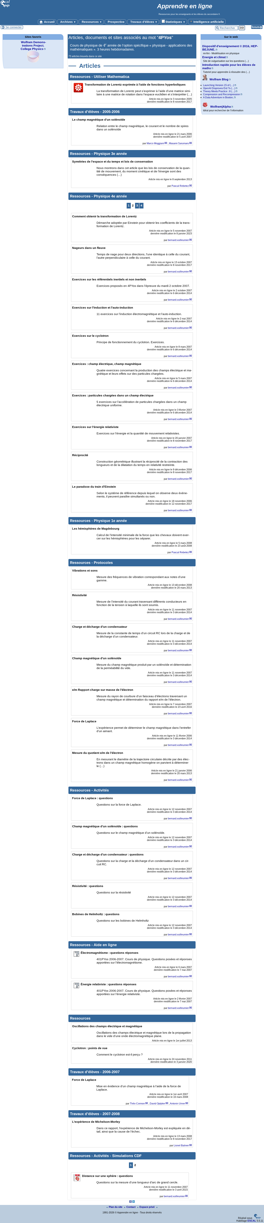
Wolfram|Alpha (220, 106)
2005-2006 (111, 112)
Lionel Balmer (181, 1145)
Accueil (49, 21)
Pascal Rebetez (180, 186)
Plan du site (116, 1207)
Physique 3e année (110, 154)
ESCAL (252, 1220)
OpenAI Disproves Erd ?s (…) (219, 88)
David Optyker (157, 1103)
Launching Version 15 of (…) (218, 85)
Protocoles (103, 563)
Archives (68, 21)
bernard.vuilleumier (178, 240)
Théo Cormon (137, 1103)
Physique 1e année (110, 521)
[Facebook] (130, 1202)
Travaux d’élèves (143, 21)
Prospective (116, 21)
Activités (101, 790)
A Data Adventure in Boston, (218, 97)
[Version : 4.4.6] (257, 1218)
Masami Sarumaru (179, 143)
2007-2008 (111, 1114)
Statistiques (175, 21)
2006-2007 (111, 1072)
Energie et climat (214, 57)
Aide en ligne (105, 945)
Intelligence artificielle (208, 21)
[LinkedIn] (133, 1202)
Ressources (91, 21)
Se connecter (14, 27)
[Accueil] (5, 7)
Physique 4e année (110, 196)
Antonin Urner (177, 1103)
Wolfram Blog (218, 79)
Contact (131, 1207)
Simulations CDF (127, 1156)
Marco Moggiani (155, 143)
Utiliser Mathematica (111, 77)
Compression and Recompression (221, 94)
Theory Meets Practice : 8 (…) (219, 91)
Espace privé (147, 1207)
